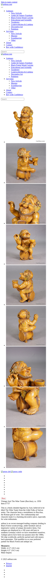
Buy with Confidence (14, 47)
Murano (14, 36)
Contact (9, 45)
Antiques (9, 11)
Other (13, 40)
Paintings (14, 29)
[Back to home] (6, 4)
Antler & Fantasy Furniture (21, 15)
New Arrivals (16, 13)
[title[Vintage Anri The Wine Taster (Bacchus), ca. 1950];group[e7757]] (26, 142)
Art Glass (10, 31)
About (8, 43)
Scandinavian (16, 38)
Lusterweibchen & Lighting (22, 24)
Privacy (9, 563)
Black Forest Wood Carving (22, 18)
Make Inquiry (6, 553)
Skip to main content (9, 2)
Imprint (9, 566)
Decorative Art (17, 27)
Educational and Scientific (21, 20)
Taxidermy (15, 22)
